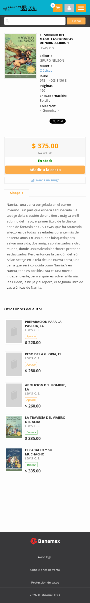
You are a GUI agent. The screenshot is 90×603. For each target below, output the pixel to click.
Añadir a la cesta (45, 169)
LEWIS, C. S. (47, 48)
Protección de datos (45, 582)
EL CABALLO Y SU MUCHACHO (38, 452)
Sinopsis (16, 193)
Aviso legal (45, 557)
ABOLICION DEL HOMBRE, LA (45, 387)
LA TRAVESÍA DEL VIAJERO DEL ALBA (45, 419)
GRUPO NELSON (52, 60)
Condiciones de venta (45, 570)
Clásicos (46, 70)
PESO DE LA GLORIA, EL (43, 354)
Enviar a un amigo (47, 180)
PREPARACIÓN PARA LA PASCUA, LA (43, 323)
